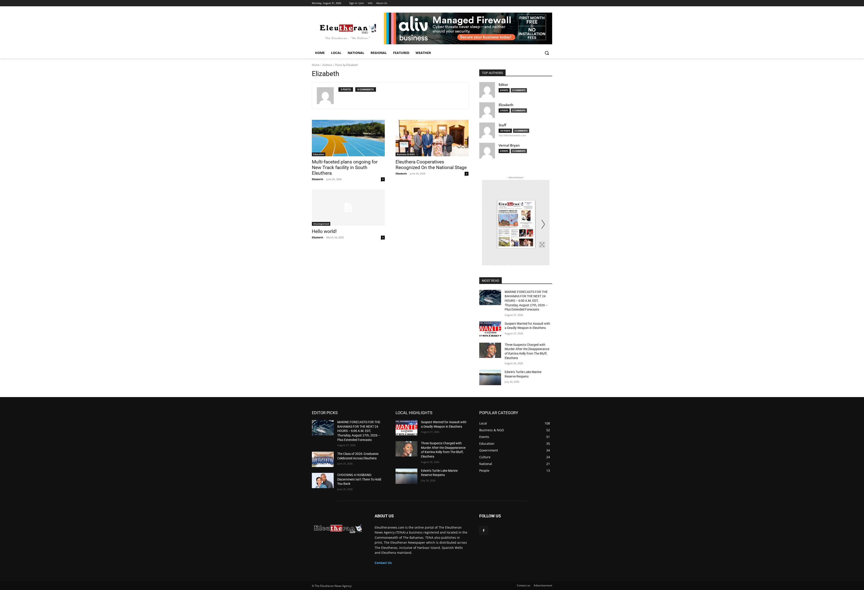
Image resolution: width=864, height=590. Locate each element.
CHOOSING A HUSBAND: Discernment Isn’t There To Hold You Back (359, 479)
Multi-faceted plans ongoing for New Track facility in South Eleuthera (345, 167)
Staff (502, 125)
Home (316, 65)
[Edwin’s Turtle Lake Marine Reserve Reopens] (490, 377)
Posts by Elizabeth (346, 65)
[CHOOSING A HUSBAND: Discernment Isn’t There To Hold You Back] (323, 480)
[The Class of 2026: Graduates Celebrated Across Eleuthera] (323, 459)
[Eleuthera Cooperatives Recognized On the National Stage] (432, 138)
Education (318, 154)
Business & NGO (406, 154)
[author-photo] (327, 95)
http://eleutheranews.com (512, 135)
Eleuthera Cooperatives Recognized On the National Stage (431, 164)
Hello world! (324, 231)
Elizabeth (317, 179)
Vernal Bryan (509, 145)
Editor (503, 85)
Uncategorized (321, 223)
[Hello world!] (348, 207)
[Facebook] (483, 530)
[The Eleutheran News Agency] (338, 527)
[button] (546, 52)
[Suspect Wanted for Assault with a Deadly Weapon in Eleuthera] (490, 329)
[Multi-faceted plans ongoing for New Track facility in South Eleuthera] (348, 138)
